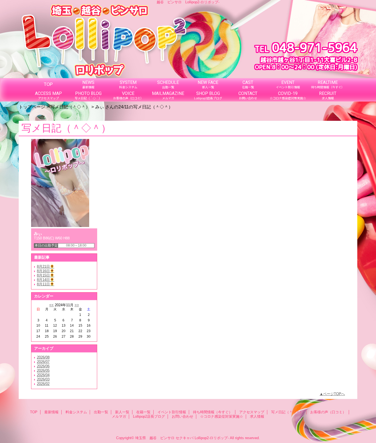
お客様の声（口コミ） (328, 412)
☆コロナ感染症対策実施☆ (221, 416)
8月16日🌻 (45, 271)
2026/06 (43, 366)
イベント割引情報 (171, 412)
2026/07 (43, 362)
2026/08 (43, 357)
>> (77, 305)
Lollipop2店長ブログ (149, 416)
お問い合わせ (182, 416)
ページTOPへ (334, 394)
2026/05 (43, 370)
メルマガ (119, 416)
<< (51, 305)
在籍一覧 (143, 412)
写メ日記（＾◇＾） (70, 106)
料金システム (76, 412)
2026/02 (43, 384)
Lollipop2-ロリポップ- (212, 438)
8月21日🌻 (45, 266)
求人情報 (257, 416)
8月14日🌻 (45, 280)
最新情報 (51, 412)
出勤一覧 (101, 412)
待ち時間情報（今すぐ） (212, 412)
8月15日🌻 (45, 275)
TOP (48, 84)
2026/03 (43, 379)
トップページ (32, 106)
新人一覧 (122, 412)
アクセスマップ (251, 412)
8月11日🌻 (45, 284)
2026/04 (43, 375)
